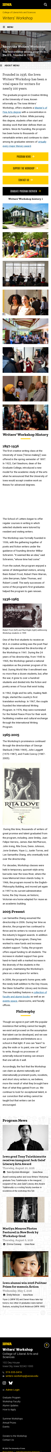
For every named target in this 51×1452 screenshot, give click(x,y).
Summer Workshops (13, 1418)
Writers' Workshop (18, 18)
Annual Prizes (9, 1422)
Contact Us (23, 180)
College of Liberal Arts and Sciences (19, 12)
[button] (45, 4)
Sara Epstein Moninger (18, 1172)
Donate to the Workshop (15, 1436)
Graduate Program (11, 1397)
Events (6, 1426)
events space (10, 1000)
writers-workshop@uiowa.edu (22, 1375)
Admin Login (12, 1389)
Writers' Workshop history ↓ (25, 198)
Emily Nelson (13, 1295)
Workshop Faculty (11, 1401)
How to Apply (9, 1409)
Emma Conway (14, 1244)
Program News (24, 156)
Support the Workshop (23, 168)
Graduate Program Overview (23, 191)
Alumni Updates (10, 1405)
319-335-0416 (14, 1372)
